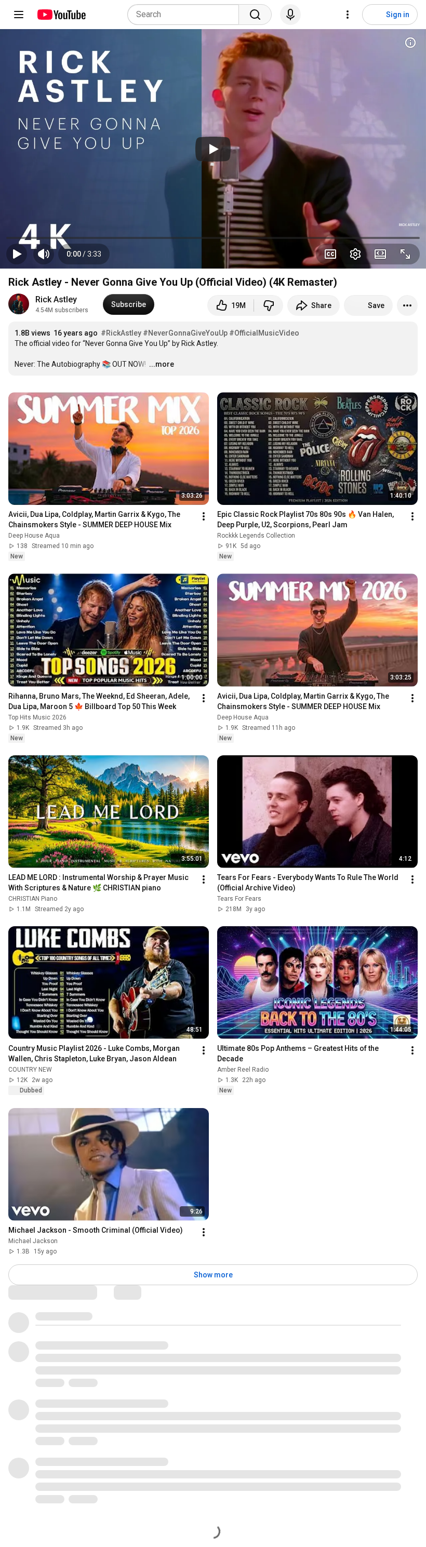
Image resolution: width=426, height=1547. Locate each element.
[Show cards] (410, 42)
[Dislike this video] (268, 305)
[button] (83, 254)
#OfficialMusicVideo (264, 333)
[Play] (213, 149)
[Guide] (18, 14)
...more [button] (161, 364)
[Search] (255, 14)
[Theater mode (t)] (380, 254)
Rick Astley (56, 299)
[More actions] (407, 305)
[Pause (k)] (16, 254)
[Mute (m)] (43, 254)
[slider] (213, 237)
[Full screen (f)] (405, 254)
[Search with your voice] (290, 14)
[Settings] (347, 14)
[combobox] (186, 14)
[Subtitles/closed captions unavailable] (330, 254)
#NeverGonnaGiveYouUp (185, 333)
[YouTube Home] (61, 14)
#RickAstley (121, 333)
